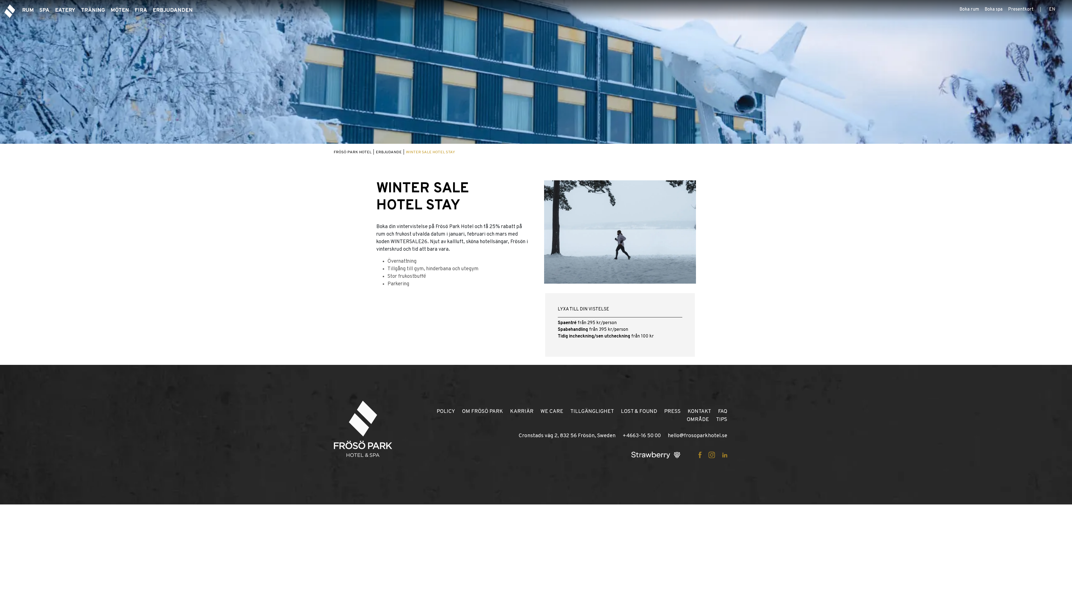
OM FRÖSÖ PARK (482, 411)
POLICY (446, 411)
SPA (44, 10)
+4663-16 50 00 (642, 435)
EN (1052, 9)
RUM (28, 10)
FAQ (722, 411)
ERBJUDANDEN (173, 10)
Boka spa (993, 9)
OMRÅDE (698, 419)
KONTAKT (699, 411)
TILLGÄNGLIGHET (592, 411)
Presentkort (1020, 9)
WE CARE (551, 411)
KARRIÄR (521, 411)
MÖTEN (120, 10)
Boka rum (969, 9)
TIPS (721, 419)
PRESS (672, 411)
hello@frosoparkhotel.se (697, 435)
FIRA (141, 10)
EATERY (65, 10)
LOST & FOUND (639, 411)
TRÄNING (93, 10)
